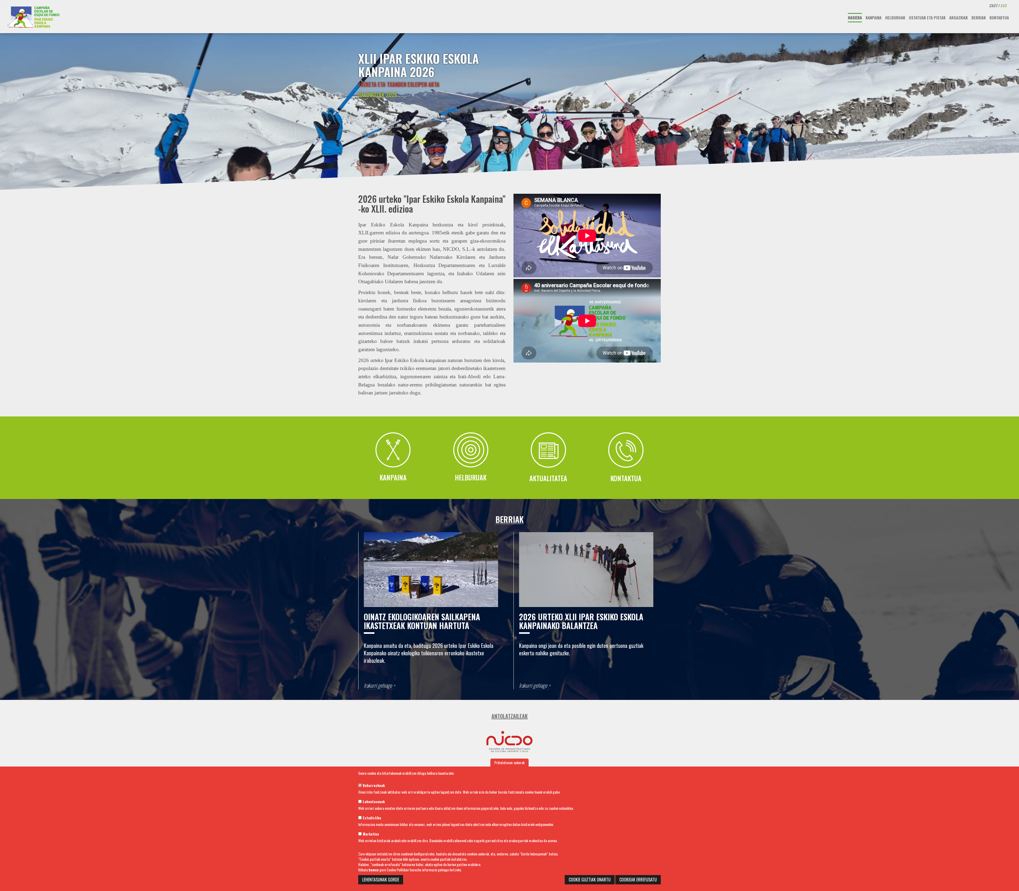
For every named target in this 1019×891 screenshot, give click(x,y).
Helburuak (895, 17)
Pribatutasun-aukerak (509, 762)
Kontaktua (999, 17)
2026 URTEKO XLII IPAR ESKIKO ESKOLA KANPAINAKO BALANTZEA (581, 621)
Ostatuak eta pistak (927, 17)
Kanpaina (874, 17)
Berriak (978, 17)
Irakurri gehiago (378, 685)
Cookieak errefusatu (638, 879)
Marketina (370, 834)
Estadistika (371, 817)
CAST (993, 5)
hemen (374, 869)
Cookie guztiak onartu (590, 879)
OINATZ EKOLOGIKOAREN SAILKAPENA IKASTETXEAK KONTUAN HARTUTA (422, 621)
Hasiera (855, 17)
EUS (1003, 5)
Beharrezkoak (373, 785)
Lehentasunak (373, 801)
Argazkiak (958, 17)
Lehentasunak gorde (380, 879)
